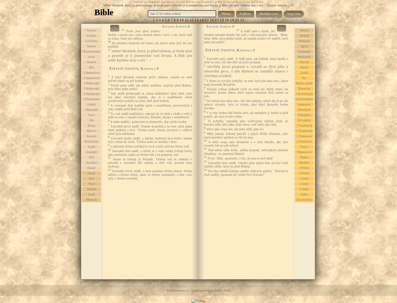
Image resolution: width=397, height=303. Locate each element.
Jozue (91, 56)
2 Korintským (304, 99)
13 (197, 20)
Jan (304, 78)
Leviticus (91, 41)
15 (207, 20)
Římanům (304, 88)
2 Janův (304, 183)
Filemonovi (304, 152)
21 (237, 20)
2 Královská (91, 88)
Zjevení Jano (304, 199)
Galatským (304, 104)
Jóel (91, 178)
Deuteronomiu (91, 51)
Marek (304, 67)
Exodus (91, 35)
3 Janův (304, 189)
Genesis (91, 30)
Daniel (91, 168)
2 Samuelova (91, 78)
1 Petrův (304, 168)
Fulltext (245, 14)
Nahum (304, 30)
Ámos (91, 183)
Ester (91, 115)
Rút (91, 67)
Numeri (91, 46)
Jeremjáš (91, 152)
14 (202, 20)
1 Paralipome (91, 93)
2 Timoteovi (304, 141)
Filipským (304, 115)
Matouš (304, 62)
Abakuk (304, 35)
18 (222, 20)
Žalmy (92, 125)
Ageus (304, 46)
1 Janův (304, 178)
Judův (304, 194)
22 (242, 20)
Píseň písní (91, 141)
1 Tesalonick (304, 125)
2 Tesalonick (304, 131)
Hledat (226, 14)
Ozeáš (91, 173)
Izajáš (91, 146)
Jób (91, 120)
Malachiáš (304, 56)
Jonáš (91, 194)
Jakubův (304, 162)
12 (192, 20)
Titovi (304, 146)
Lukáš (304, 72)
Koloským (304, 120)
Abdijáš (91, 189)
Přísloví (91, 131)
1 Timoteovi (304, 136)
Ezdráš (91, 104)
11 (187, 20)
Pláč (91, 157)
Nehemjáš (91, 109)
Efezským (304, 109)
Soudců (91, 62)
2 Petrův (304, 173)
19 (227, 20)
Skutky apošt (304, 83)
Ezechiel (91, 162)
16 (212, 20)
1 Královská (91, 83)
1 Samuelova (91, 72)
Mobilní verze (268, 14)
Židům (304, 157)
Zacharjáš (304, 51)
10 (182, 20)
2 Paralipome (91, 99)
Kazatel (91, 136)
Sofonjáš (304, 41)
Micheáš (91, 199)
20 (232, 20)
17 (217, 20)
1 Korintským (304, 93)
